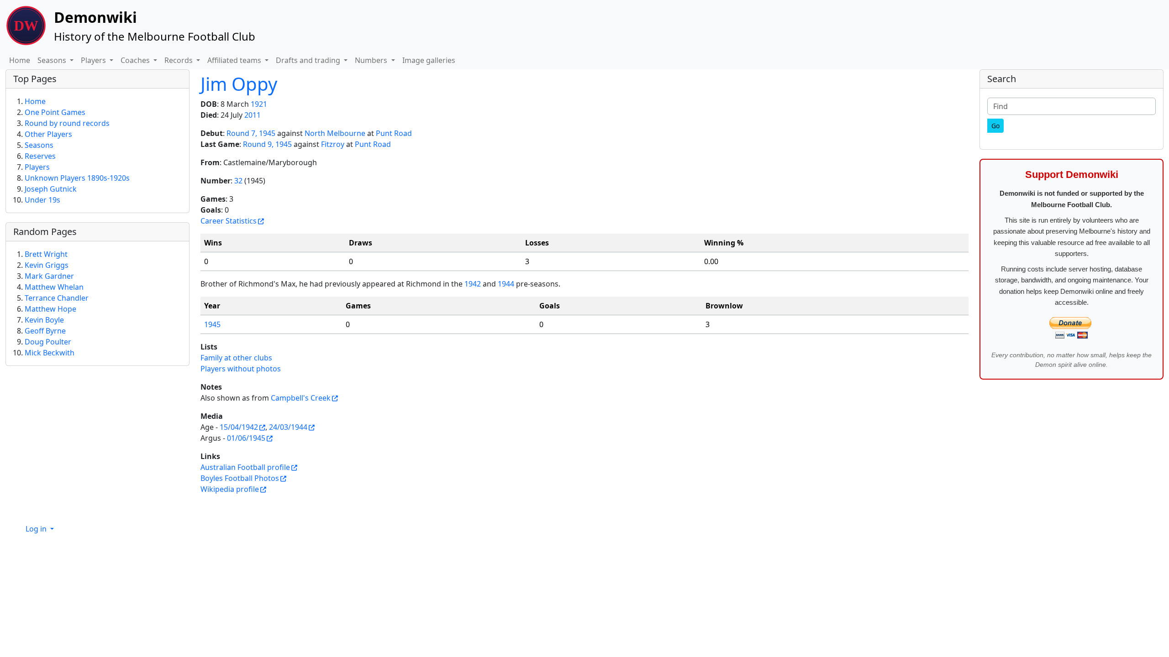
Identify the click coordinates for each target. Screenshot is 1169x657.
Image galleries (428, 60)
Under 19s (42, 200)
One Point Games (55, 112)
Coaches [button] (136, 60)
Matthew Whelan (54, 287)
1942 (472, 284)
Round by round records (67, 123)
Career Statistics (228, 221)
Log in (37, 529)
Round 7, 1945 (250, 133)
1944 (506, 284)
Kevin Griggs (46, 265)
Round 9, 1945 (267, 144)
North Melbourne (335, 133)
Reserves (40, 156)
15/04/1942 (239, 427)
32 (238, 181)
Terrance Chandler (57, 298)
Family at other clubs (236, 358)
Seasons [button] (52, 60)
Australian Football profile (245, 467)
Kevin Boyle (44, 320)
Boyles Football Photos (239, 478)
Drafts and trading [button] (309, 60)
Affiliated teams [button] (235, 60)
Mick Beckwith (49, 353)
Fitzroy (332, 144)
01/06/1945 (246, 438)
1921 (259, 104)
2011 (252, 115)
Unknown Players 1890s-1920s (77, 178)
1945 (212, 324)
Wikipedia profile (229, 489)
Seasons (39, 145)
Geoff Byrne (45, 331)
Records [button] (179, 60)
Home (19, 60)
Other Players (48, 134)
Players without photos (240, 369)
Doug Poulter (48, 342)
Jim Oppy (238, 83)
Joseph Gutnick (51, 189)
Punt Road (394, 133)
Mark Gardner (49, 276)
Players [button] (94, 60)
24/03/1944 (288, 427)
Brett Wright (46, 254)
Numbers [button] (372, 60)
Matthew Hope (50, 309)
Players (37, 167)
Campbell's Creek (301, 398)
